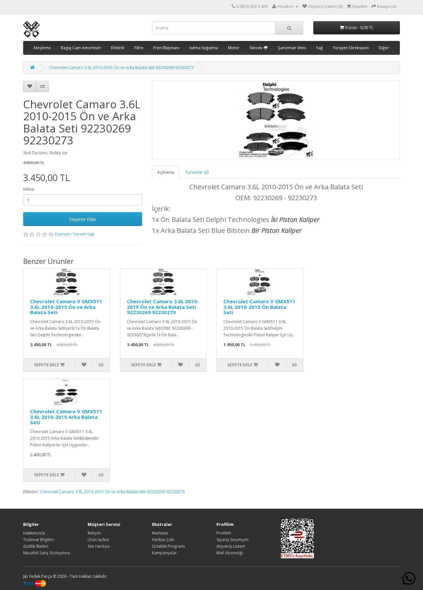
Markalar (160, 533)
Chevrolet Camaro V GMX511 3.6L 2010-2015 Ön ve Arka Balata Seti (66, 306)
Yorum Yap (83, 234)
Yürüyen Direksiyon (351, 48)
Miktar (29, 189)
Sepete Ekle (82, 219)
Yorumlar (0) (197, 172)
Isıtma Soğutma (203, 48)
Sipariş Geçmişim (232, 539)
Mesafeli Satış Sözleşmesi (46, 553)
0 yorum (62, 234)
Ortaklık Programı (168, 546)
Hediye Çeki (163, 539)
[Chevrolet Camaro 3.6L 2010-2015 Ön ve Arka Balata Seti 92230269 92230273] (276, 120)
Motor (234, 48)
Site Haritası (99, 546)
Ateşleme (42, 48)
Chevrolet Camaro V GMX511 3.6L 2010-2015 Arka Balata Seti (66, 416)
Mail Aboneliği (229, 553)
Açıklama (165, 172)
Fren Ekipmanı (166, 48)
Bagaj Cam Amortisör (81, 48)
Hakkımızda (34, 533)
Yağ (319, 48)
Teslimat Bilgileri (38, 539)
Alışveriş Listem (230, 546)
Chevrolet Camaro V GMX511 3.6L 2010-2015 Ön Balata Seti (259, 306)
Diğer (384, 48)
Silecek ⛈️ (259, 48)
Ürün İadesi (98, 539)
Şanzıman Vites (292, 48)
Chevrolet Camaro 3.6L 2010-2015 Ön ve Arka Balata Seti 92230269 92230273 (121, 67)
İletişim (94, 533)
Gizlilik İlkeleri (35, 546)
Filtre (138, 48)
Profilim (223, 533)
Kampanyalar (164, 553)
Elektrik (117, 48)
